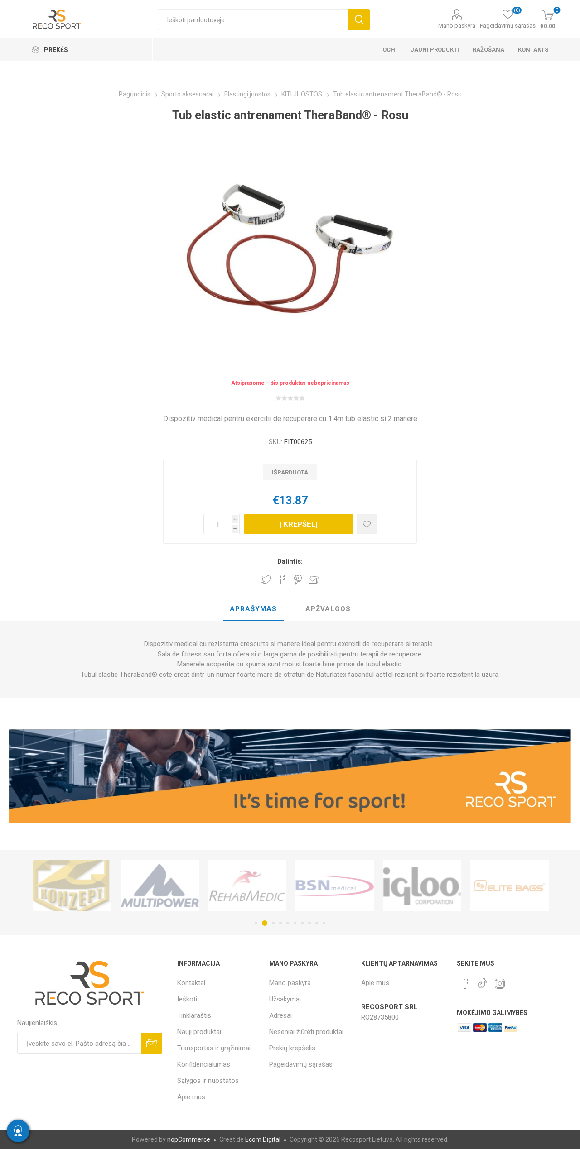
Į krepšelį (298, 524)
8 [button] (309, 923)
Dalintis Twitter (266, 579)
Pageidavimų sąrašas (301, 1064)
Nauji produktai (199, 1032)
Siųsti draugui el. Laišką (314, 579)
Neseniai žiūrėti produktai (306, 1032)
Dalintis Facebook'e (282, 579)
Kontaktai (191, 983)
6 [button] (295, 923)
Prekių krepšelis (292, 1048)
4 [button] (280, 923)
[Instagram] (500, 984)
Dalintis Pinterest (298, 579)
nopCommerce (188, 1139)
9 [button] (316, 923)
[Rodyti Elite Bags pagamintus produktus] (451, 885)
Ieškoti (359, 19)
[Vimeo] (482, 981)
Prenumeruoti (151, 1043)
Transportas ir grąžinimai (214, 1048)
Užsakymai (285, 999)
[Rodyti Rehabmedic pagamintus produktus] (189, 885)
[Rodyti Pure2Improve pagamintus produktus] (538, 885)
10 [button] (324, 923)
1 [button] (256, 923)
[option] (101, 885)
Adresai (280, 1015)
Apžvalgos (328, 609)
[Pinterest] (465, 984)
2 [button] (263, 923)
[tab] (253, 609)
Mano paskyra (456, 25)
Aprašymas (253, 609)
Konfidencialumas (203, 1064)
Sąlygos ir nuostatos (208, 1081)
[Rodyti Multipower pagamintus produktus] (101, 885)
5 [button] (287, 923)
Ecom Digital (262, 1139)
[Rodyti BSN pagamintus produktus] (276, 885)
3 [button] (272, 923)
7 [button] (302, 923)
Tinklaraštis (194, 1015)
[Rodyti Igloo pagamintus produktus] (363, 885)
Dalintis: (290, 561)
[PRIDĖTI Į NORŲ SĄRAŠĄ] (367, 524)
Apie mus (191, 1097)
